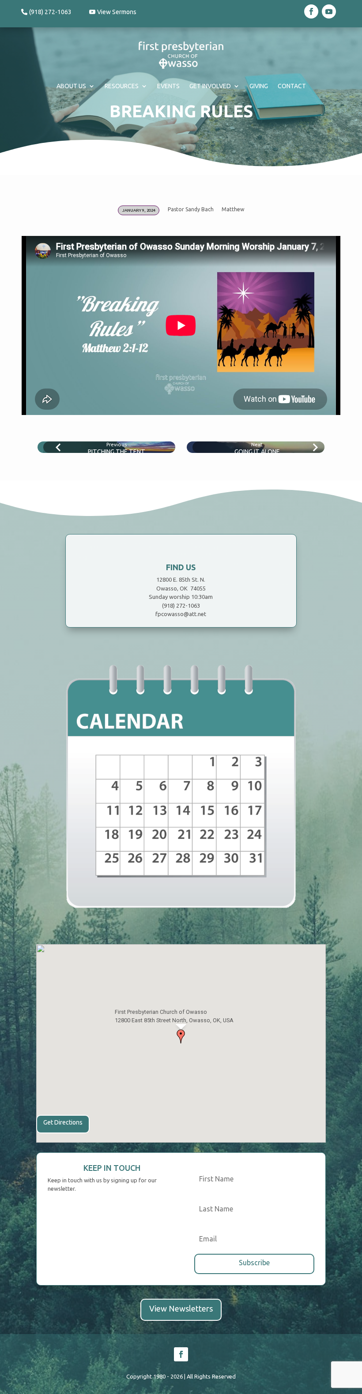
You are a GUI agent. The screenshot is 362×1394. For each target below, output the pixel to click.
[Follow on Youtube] (329, 11)
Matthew (233, 209)
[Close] (236, 997)
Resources (122, 86)
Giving (258, 86)
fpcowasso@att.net (180, 614)
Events (168, 86)
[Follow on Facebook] (311, 11)
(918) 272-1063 (50, 11)
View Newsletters (181, 1308)
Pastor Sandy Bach (191, 209)
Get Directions (63, 1122)
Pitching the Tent (116, 451)
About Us (71, 86)
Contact (292, 86)
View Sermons (116, 11)
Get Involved (210, 86)
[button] (181, 1036)
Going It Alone (257, 451)
